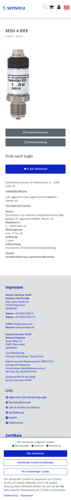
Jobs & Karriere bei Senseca (24, 407)
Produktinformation (36, 132)
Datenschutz (11, 495)
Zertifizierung (15, 412)
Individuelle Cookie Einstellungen (35, 462)
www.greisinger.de (24, 327)
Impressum (27, 495)
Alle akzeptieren (35, 453)
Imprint (12, 418)
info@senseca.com (22, 324)
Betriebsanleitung (37, 142)
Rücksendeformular (19, 402)
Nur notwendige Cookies (35, 471)
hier (62, 486)
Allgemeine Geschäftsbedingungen (27, 397)
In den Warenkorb (36, 169)
